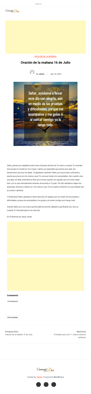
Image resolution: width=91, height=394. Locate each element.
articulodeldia (12, 317)
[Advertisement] (45, 37)
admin (41, 74)
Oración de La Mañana (45, 56)
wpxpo (39, 377)
